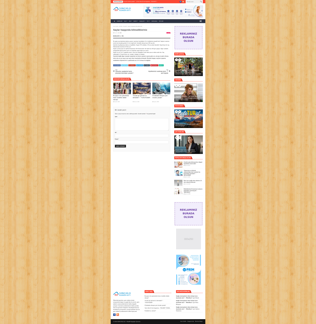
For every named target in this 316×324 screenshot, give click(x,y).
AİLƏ (125, 21)
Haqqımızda (190, 321)
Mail (162, 65)
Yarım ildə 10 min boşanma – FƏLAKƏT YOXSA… (158, 308)
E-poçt (117, 139)
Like (169, 32)
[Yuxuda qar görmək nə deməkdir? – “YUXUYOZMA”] (142, 88)
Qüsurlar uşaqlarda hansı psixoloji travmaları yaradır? (124, 71)
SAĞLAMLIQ (154, 21)
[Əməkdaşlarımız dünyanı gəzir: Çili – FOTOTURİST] (188, 118)
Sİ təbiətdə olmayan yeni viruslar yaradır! (155, 305)
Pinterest (155, 65)
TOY (148, 21)
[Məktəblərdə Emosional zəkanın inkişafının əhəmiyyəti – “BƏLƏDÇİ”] (178, 191)
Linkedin (140, 65)
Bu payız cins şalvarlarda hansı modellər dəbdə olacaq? (121, 97)
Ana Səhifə (115, 26)
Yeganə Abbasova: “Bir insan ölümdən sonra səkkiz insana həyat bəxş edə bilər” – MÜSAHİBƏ (187, 98)
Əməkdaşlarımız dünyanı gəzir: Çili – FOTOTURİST (187, 125)
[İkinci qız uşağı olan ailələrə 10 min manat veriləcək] (178, 183)
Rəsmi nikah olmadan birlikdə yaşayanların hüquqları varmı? (185, 151)
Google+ (132, 65)
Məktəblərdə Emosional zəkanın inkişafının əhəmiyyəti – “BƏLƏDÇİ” (193, 190)
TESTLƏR (161, 21)
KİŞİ (130, 21)
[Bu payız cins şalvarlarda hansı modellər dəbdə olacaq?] (122, 88)
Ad (116, 132)
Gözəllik (125, 26)
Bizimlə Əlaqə (198, 321)
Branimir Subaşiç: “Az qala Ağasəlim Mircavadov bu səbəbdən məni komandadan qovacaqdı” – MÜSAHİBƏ (188, 72)
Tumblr (147, 65)
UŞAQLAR (141, 21)
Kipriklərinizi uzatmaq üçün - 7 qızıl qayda (158, 71)
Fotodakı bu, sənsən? (139, 1)
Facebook (117, 65)
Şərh (116, 116)
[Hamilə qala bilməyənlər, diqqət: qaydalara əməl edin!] (178, 164)
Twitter (125, 65)
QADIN (135, 21)
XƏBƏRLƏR (119, 21)
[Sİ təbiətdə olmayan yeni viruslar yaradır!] (161, 88)
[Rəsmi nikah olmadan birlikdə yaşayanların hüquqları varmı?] (188, 144)
